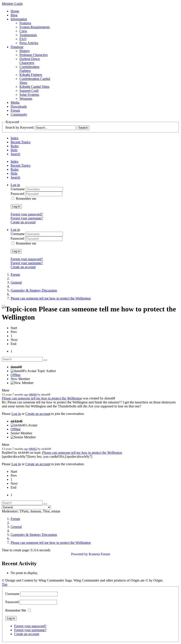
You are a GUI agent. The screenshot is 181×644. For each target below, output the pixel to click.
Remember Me (15, 610)
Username (18, 189)
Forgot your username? (27, 218)
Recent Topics (20, 142)
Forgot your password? (27, 214)
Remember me (26, 198)
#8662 (33, 448)
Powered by (79, 554)
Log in (16, 206)
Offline (16, 375)
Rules (15, 146)
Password (18, 194)
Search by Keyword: (19, 127)
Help (14, 150)
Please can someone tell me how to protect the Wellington (42, 398)
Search (15, 154)
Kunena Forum (99, 554)
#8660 (33, 394)
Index (15, 138)
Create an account (23, 222)
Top (4, 584)
